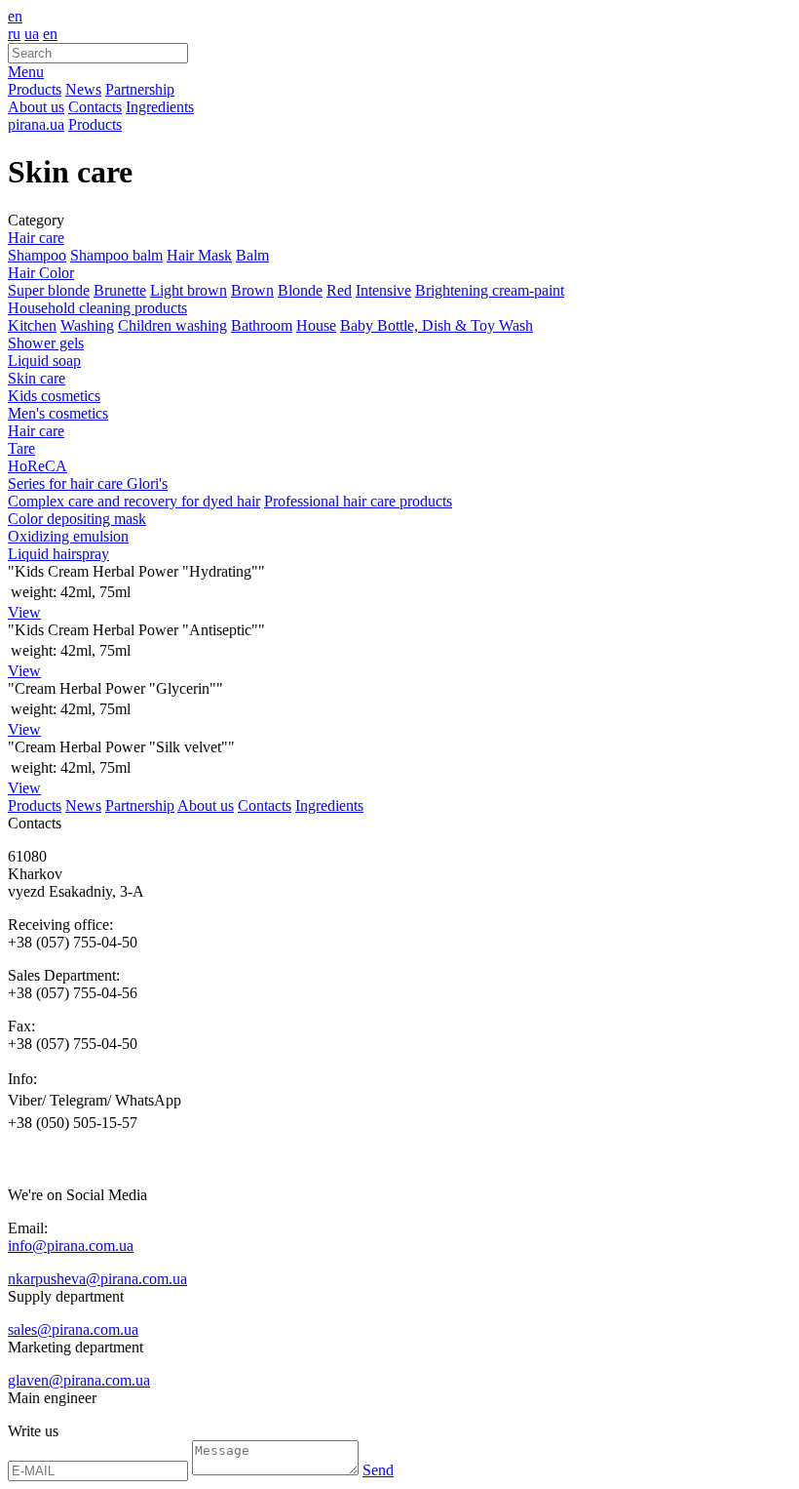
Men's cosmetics (58, 413)
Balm (252, 255)
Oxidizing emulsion (68, 536)
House (316, 325)
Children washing (172, 325)
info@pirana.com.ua (70, 1245)
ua (31, 33)
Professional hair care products (358, 501)
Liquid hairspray (58, 553)
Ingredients (160, 107)
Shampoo (37, 255)
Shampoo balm (116, 255)
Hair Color (41, 272)
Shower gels (46, 343)
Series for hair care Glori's (88, 483)
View (24, 612)
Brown (252, 290)
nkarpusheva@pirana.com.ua (97, 1278)
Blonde (300, 290)
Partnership (139, 89)
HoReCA (37, 466)
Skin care (36, 378)
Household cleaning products (97, 308)
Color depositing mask (77, 518)
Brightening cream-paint (489, 290)
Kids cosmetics (54, 395)
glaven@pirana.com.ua (79, 1380)
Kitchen (32, 325)
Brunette (120, 290)
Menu (26, 71)
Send (378, 1470)
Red (339, 290)
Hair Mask (199, 255)
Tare (21, 448)
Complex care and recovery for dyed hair (134, 501)
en (15, 16)
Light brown (188, 290)
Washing (87, 325)
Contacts (95, 107)
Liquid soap (44, 360)
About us (36, 107)
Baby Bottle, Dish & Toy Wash (436, 325)
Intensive (383, 290)
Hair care (36, 237)
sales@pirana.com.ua (73, 1329)
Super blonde (49, 290)
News (83, 89)
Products (34, 89)
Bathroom (261, 325)
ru (14, 33)
